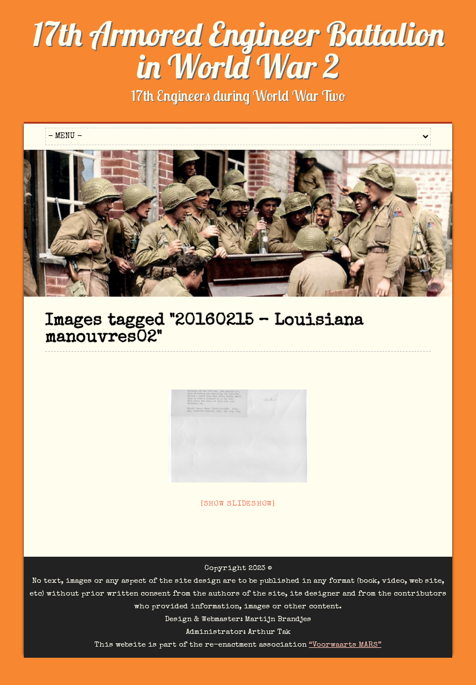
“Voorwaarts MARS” (345, 645)
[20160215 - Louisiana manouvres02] (238, 436)
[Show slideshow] (238, 504)
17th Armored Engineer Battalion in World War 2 (238, 49)
